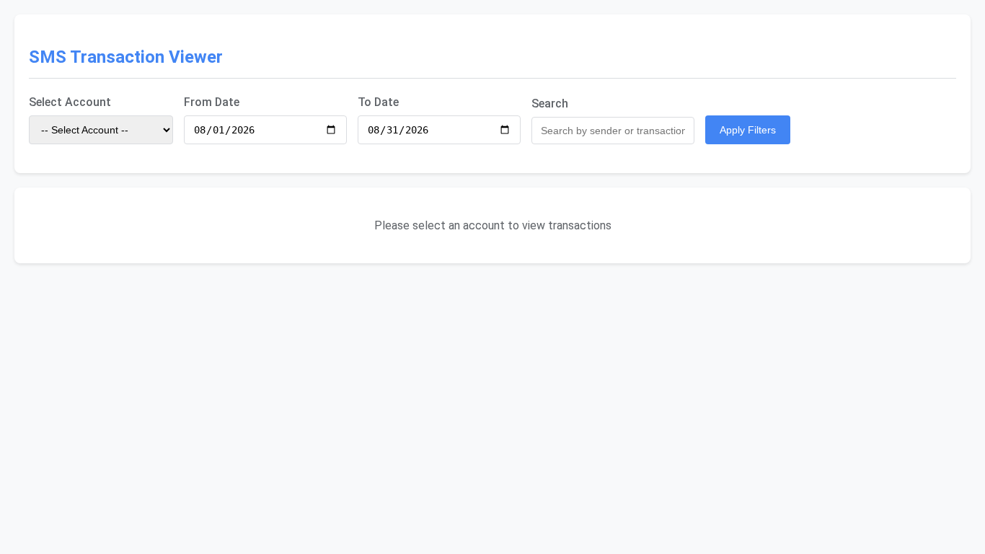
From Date (211, 102)
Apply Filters (748, 130)
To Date (378, 102)
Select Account (70, 102)
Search (549, 103)
